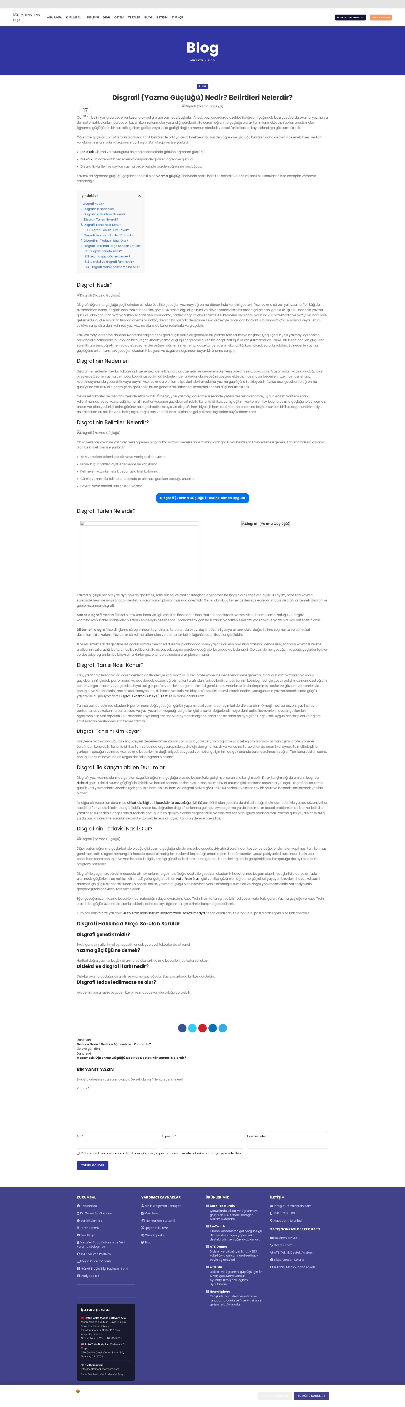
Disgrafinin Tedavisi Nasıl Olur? (106, 240)
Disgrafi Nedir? (93, 204)
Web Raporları (154, 1235)
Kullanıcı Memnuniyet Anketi (294, 1267)
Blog (211, 60)
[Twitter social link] (374, 4)
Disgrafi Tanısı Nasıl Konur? (103, 225)
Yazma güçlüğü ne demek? (110, 256)
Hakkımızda (88, 1206)
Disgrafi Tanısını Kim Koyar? (109, 230)
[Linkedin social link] (212, 1028)
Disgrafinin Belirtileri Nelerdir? (105, 214)
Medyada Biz (89, 1276)
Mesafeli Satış (115, 1374)
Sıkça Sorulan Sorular (288, 1260)
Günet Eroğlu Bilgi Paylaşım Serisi (104, 1268)
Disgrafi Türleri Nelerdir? (101, 219)
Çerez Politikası (151, 1400)
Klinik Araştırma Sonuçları (162, 1206)
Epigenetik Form (156, 1228)
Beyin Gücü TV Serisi (96, 1261)
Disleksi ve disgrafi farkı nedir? (112, 262)
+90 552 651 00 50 (286, 1213)
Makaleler (151, 1213)
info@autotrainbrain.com (292, 1206)
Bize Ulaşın (88, 1235)
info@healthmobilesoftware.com (100, 1368)
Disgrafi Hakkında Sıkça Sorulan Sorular (112, 246)
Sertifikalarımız (91, 1221)
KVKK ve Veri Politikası (95, 1254)
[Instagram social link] (379, 4)
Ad (80, 1136)
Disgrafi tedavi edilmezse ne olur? (115, 267)
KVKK (103, 1374)
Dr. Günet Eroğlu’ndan (95, 1213)
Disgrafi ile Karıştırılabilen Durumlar (109, 235)
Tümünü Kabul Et (311, 1396)
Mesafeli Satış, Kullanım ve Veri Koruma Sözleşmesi (101, 1244)
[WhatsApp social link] (389, 4)
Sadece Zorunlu (274, 1396)
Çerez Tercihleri (89, 1374)
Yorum (83, 1088)
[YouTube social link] (384, 4)
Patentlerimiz (89, 1228)
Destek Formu (283, 1245)
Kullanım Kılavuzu (287, 1238)
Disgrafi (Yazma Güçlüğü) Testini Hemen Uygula (202, 498)
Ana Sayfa (197, 60)
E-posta (169, 1136)
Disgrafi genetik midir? (106, 251)
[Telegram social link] (223, 1028)
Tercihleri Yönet (238, 1396)
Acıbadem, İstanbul (287, 1221)
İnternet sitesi (257, 1136)
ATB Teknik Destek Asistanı (293, 1252)
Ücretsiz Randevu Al (350, 17)
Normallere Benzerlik (160, 1221)
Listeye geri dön (88, 1049)
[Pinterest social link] (202, 1028)
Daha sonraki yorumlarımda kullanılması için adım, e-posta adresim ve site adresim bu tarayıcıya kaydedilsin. (161, 1153)
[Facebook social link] (369, 4)
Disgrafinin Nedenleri (99, 209)
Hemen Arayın (381, 17)
